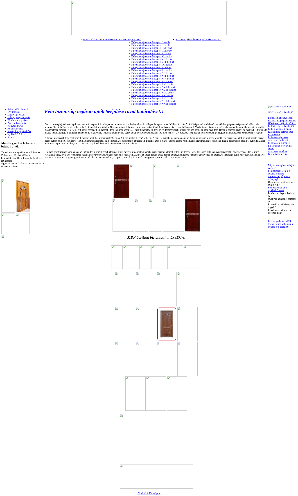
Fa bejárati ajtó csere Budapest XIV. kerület (152, 78)
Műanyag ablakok (16, 114)
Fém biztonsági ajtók (17, 120)
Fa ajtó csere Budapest (279, 143)
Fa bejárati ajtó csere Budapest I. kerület (150, 42)
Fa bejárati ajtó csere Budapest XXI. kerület (152, 98)
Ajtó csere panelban (277, 151)
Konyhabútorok (15, 126)
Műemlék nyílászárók (200, 39)
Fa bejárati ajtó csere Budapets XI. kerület (151, 70)
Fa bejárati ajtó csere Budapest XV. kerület (152, 81)
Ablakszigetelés (15, 128)
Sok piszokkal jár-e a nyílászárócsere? (278, 189)
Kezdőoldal (108, 39)
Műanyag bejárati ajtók (18, 117)
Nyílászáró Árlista (16, 134)
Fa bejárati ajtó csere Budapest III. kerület (151, 48)
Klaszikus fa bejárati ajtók (280, 131)
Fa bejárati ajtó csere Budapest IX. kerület (151, 64)
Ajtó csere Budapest (278, 140)
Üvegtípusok (13, 112)
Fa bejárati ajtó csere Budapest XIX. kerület (152, 92)
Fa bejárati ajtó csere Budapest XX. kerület (152, 95)
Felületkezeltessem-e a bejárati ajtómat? (279, 172)
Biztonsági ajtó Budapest (280, 117)
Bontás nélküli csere (93, 39)
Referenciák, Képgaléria (19, 109)
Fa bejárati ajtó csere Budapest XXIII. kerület (153, 103)
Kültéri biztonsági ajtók (279, 129)
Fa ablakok (119, 39)
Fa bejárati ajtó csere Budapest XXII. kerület (153, 101)
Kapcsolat (216, 39)
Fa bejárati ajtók (133, 39)
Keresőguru (154, 493)
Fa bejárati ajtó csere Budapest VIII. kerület (152, 62)
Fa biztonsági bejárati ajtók (281, 126)
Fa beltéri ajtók (183, 39)
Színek (10, 137)
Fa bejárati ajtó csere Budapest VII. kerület (152, 59)
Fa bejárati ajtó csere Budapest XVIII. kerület (153, 89)
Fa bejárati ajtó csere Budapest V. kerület (151, 53)
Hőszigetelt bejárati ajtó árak (282, 123)
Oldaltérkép (143, 493)
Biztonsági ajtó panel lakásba (282, 120)
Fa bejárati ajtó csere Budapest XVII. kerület (153, 87)
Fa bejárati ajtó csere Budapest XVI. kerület (152, 84)
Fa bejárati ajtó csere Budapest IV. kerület (151, 50)
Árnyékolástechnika (17, 123)
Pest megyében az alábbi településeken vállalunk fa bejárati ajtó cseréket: (280, 224)
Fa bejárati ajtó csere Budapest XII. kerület (152, 73)
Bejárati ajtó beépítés (278, 154)
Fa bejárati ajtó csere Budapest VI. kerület (151, 56)
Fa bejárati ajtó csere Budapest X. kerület (151, 67)
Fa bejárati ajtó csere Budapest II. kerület (151, 45)
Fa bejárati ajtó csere (278, 137)
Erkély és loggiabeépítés (19, 131)
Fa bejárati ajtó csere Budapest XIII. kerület (152, 76)
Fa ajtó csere (274, 134)
